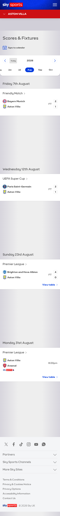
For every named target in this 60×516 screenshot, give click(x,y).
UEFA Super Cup (14, 178)
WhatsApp (43, 444)
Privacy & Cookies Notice (17, 484)
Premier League (13, 264)
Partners (9, 454)
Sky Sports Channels (17, 461)
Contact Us (9, 498)
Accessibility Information (16, 493)
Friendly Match (13, 93)
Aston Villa (17, 13)
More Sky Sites (12, 469)
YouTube (36, 444)
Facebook (13, 444)
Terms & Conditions (13, 479)
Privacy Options (12, 489)
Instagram (28, 444)
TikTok (21, 444)
